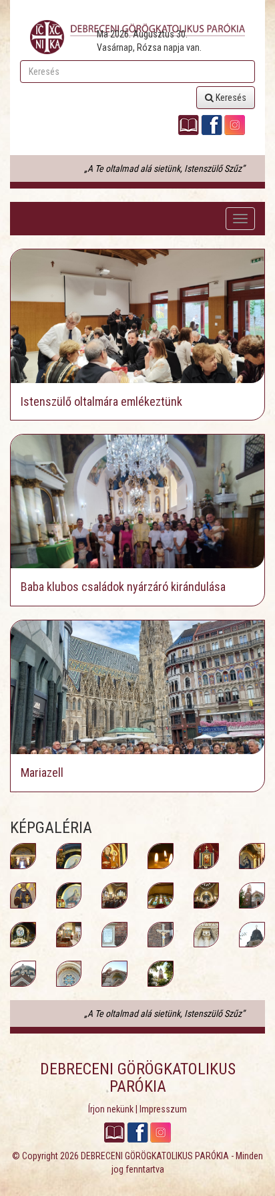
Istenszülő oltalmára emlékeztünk (101, 401)
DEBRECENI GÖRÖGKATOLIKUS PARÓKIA (155, 1156)
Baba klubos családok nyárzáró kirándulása (123, 587)
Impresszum (163, 1109)
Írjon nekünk (110, 1109)
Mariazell (42, 772)
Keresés (230, 97)
